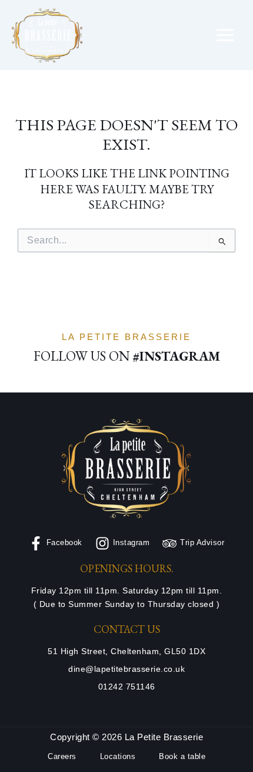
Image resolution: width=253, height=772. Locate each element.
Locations (118, 756)
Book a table (182, 756)
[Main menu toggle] (225, 35)
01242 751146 (126, 686)
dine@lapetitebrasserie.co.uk (126, 669)
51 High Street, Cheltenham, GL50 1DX (126, 651)
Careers (62, 756)
